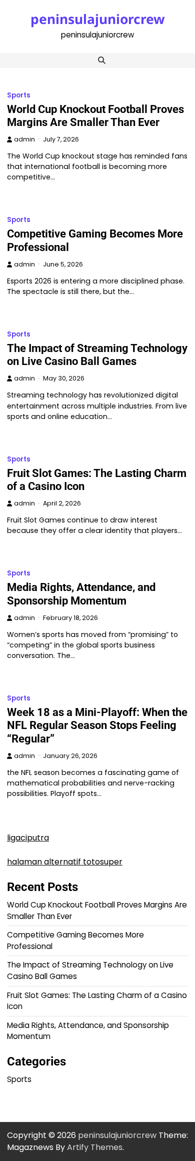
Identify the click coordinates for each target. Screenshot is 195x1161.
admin (24, 139)
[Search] (101, 60)
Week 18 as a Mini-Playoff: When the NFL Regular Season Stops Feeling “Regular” (97, 725)
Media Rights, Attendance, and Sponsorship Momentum (81, 593)
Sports (18, 95)
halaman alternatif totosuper (64, 862)
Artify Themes (94, 1147)
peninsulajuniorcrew (97, 19)
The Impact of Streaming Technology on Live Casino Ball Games (97, 355)
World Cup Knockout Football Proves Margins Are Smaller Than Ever (95, 115)
